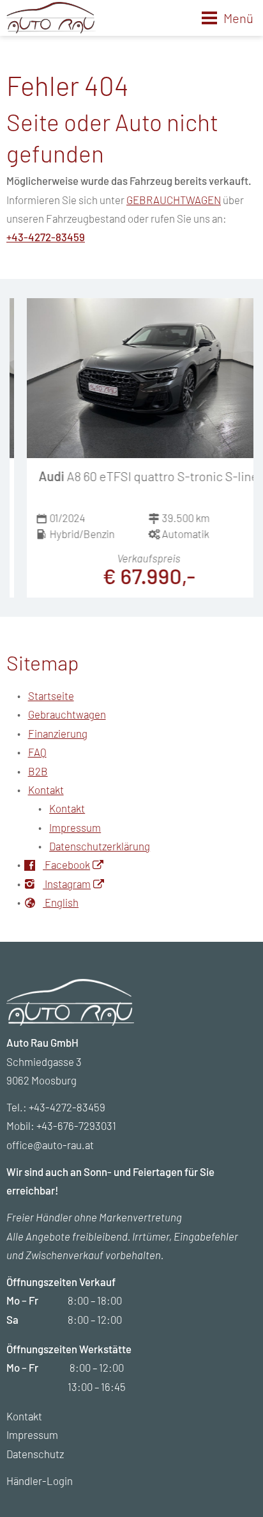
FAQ (37, 751)
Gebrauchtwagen (67, 714)
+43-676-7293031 (76, 1125)
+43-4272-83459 (45, 236)
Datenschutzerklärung (99, 845)
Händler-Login (39, 1480)
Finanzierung (57, 733)
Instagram (67, 883)
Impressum (75, 827)
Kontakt (46, 789)
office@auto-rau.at (50, 1144)
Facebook (66, 864)
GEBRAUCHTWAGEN (173, 199)
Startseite (51, 695)
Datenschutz (35, 1453)
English (61, 902)
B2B (38, 771)
